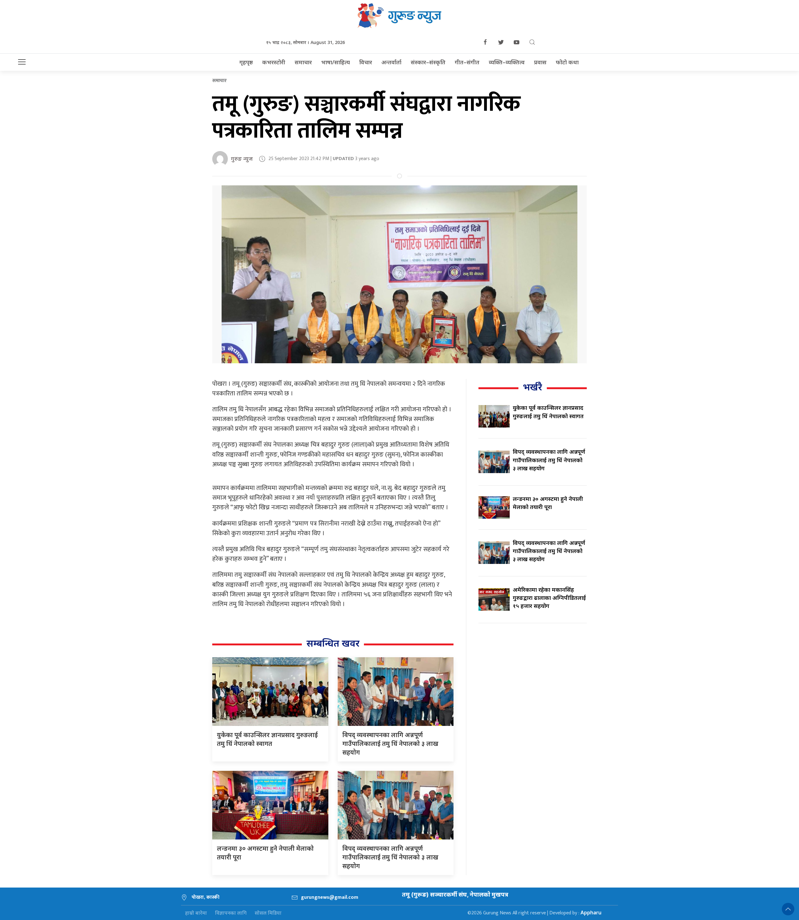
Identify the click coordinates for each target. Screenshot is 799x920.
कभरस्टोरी (273, 62)
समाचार (303, 62)
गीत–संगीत (467, 62)
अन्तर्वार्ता (391, 62)
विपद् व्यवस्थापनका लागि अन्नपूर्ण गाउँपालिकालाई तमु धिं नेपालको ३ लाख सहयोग (390, 743)
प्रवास (540, 62)
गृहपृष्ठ (246, 62)
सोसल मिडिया (268, 912)
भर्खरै (532, 386)
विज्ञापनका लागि (231, 912)
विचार (365, 62)
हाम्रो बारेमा (196, 912)
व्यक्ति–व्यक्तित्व (507, 62)
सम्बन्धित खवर (333, 643)
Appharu (591, 912)
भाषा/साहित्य (335, 62)
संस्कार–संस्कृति (428, 62)
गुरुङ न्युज (242, 158)
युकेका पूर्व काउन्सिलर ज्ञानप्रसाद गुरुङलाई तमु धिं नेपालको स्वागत (267, 739)
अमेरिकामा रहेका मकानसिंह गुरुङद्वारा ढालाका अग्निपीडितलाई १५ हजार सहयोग (549, 598)
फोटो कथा (567, 62)
